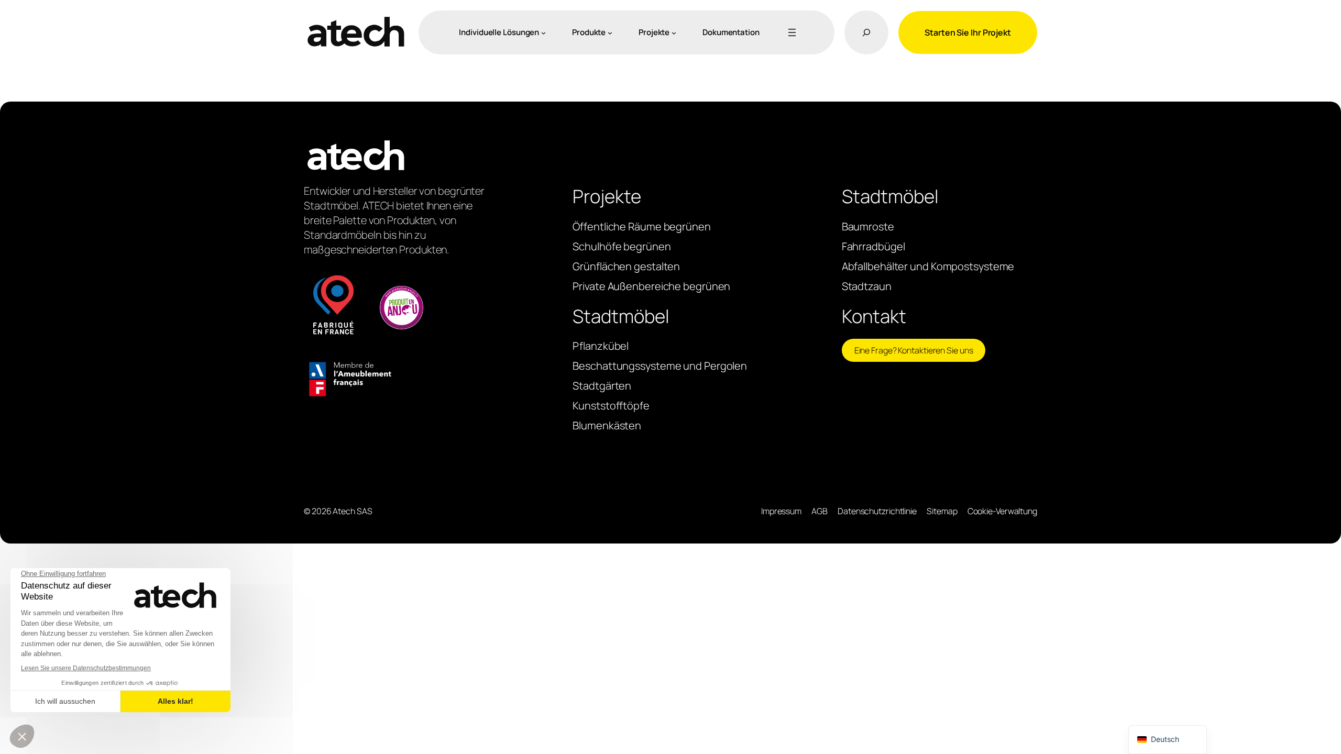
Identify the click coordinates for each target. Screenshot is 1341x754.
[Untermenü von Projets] (674, 32)
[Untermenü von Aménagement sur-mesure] (543, 32)
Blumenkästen (607, 425)
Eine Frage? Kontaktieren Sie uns (913, 350)
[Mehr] (790, 32)
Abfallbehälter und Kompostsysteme (928, 266)
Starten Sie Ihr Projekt (968, 32)
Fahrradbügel (873, 246)
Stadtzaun (867, 286)
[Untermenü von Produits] (610, 32)
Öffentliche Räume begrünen (641, 226)
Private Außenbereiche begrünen (651, 286)
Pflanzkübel (601, 346)
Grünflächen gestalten (626, 266)
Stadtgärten (602, 386)
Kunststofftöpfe (611, 405)
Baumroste (868, 226)
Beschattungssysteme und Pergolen (660, 366)
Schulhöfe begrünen (621, 246)
